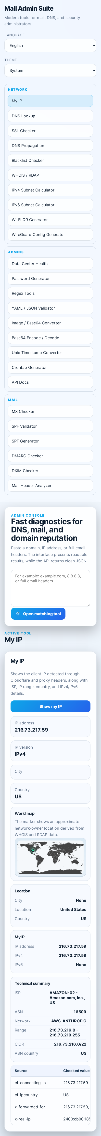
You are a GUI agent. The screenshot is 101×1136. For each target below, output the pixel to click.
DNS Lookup (23, 115)
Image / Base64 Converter (36, 322)
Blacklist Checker (28, 160)
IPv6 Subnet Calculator (33, 204)
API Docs (20, 382)
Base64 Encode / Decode (35, 337)
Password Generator (31, 278)
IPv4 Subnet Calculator (33, 190)
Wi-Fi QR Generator (30, 219)
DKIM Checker (25, 470)
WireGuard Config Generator (38, 234)
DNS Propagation (28, 145)
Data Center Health (30, 263)
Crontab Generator (29, 367)
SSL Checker (24, 130)
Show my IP (50, 706)
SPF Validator (24, 426)
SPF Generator (25, 441)
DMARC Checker (27, 455)
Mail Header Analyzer (31, 485)
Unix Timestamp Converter (37, 352)
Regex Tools (23, 293)
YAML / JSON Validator (33, 308)
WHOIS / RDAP (25, 175)
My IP (17, 100)
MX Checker (23, 411)
